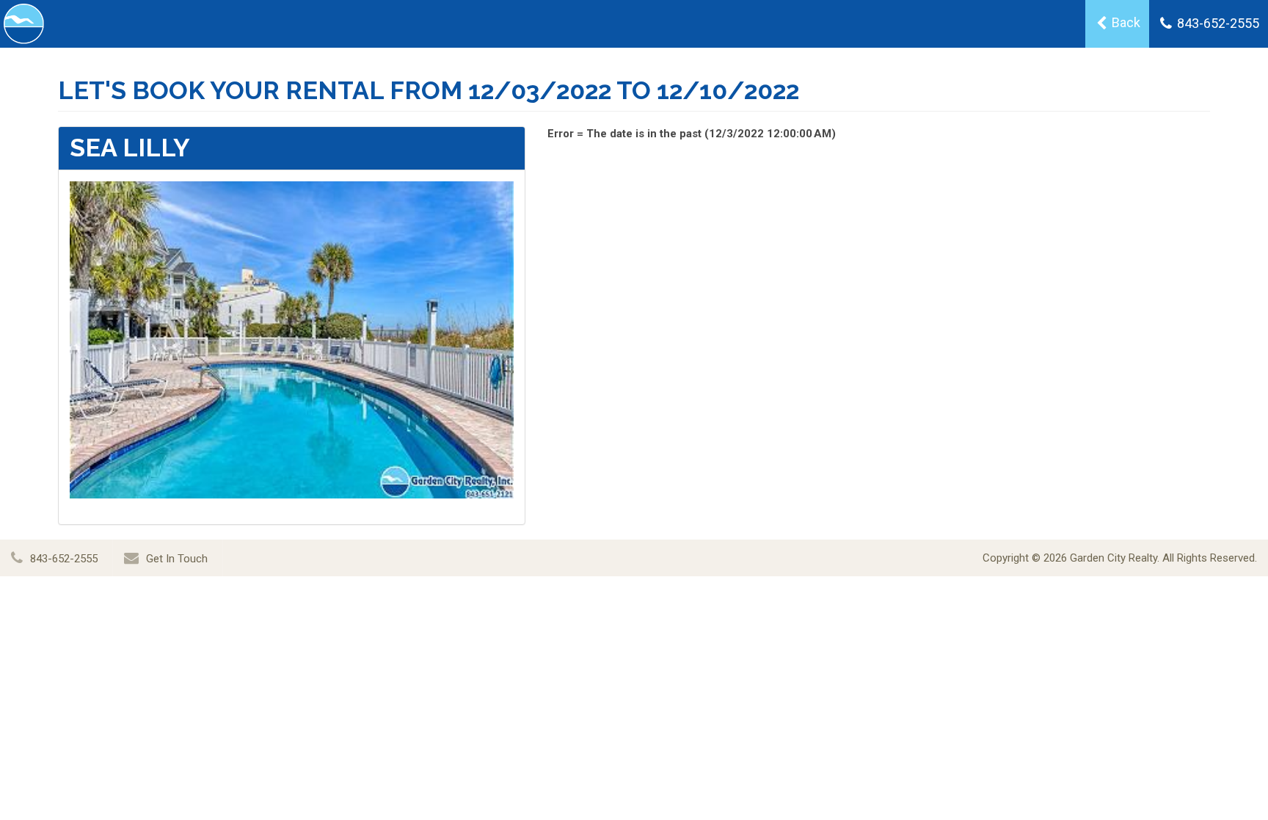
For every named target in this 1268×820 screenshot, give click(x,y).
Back (1124, 22)
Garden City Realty (1113, 558)
